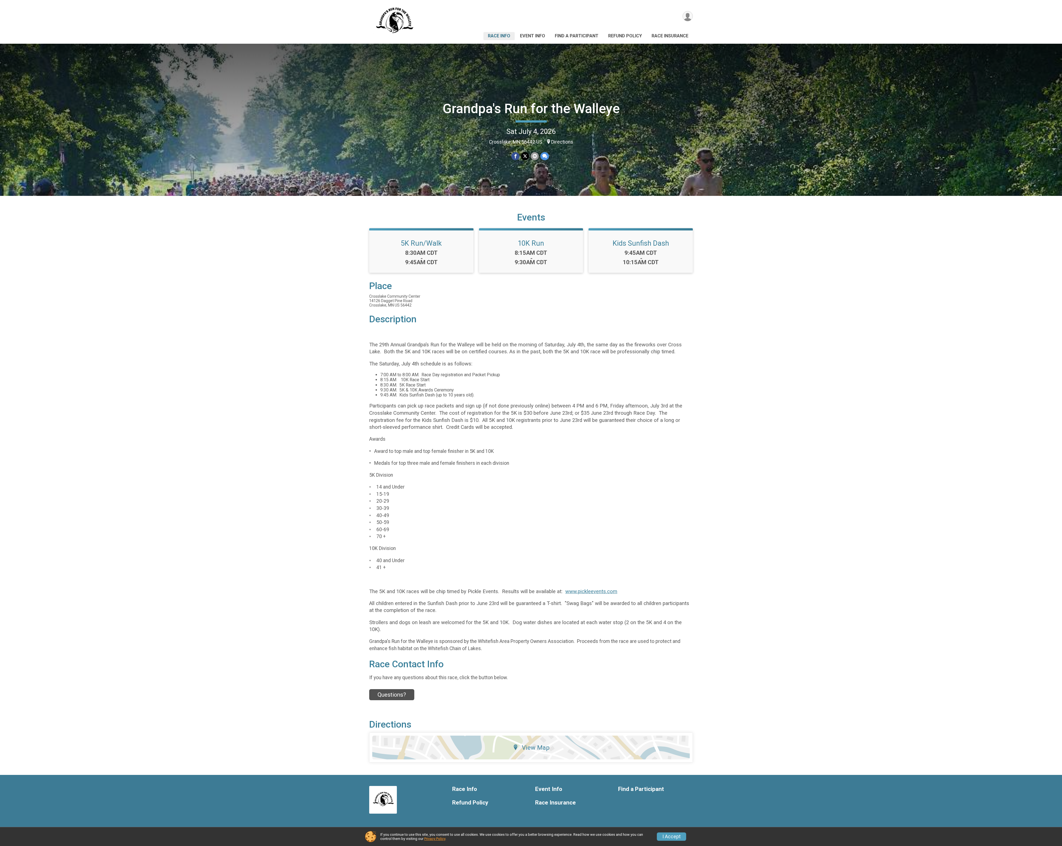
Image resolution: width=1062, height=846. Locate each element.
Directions (562, 142)
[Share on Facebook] (515, 156)
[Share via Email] (535, 156)
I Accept (671, 836)
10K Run (531, 243)
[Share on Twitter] (525, 156)
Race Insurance (670, 35)
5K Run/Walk (421, 243)
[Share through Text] (544, 156)
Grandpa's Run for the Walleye (531, 108)
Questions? (392, 694)
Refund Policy (625, 35)
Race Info (499, 35)
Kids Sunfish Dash (641, 243)
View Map (536, 747)
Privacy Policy (434, 839)
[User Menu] (688, 16)
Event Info (532, 35)
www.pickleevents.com (591, 591)
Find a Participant (576, 35)
